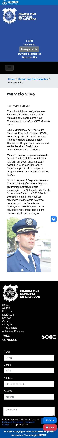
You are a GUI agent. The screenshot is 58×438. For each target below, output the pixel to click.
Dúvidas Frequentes (29, 54)
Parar (51, 427)
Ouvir (51, 420)
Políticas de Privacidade (12, 422)
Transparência (29, 49)
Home (11, 78)
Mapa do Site (29, 57)
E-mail (7, 364)
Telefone (8, 378)
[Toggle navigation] (9, 68)
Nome (7, 351)
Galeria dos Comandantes (33, 78)
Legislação (29, 44)
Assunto (8, 390)
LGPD (29, 41)
